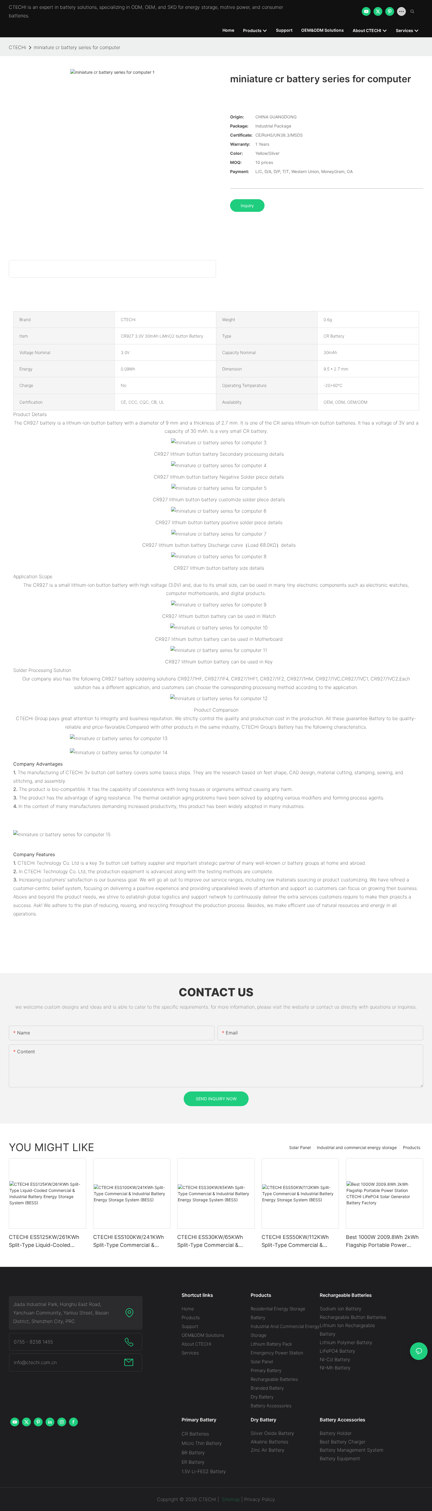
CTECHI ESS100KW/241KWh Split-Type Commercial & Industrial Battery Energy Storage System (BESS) (128, 1241)
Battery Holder (335, 1433)
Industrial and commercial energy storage (357, 1147)
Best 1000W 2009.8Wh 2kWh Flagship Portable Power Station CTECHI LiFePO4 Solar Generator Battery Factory (383, 1241)
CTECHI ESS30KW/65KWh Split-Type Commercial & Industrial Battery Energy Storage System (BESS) (210, 1241)
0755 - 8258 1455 (33, 1342)
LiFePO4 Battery (337, 1351)
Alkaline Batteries (269, 1442)
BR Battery (193, 1452)
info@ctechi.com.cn (35, 1362)
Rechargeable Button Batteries (353, 1317)
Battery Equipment (340, 1458)
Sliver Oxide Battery (272, 1433)
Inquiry (247, 205)
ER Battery (193, 1462)
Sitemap (230, 1499)
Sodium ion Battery (340, 1309)
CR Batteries (195, 1434)
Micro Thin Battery (202, 1443)
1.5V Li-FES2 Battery (204, 1471)
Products (411, 1147)
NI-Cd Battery (335, 1359)
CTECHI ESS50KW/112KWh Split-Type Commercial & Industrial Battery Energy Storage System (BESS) (295, 1241)
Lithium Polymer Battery (346, 1342)
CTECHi (17, 47)
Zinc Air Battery (267, 1450)
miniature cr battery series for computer (77, 47)
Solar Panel (300, 1147)
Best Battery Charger (342, 1442)
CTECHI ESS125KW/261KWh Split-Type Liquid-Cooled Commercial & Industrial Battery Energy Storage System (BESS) (44, 1241)
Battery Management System (352, 1450)
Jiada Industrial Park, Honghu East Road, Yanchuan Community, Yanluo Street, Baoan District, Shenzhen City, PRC (61, 1312)
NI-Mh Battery (335, 1368)
